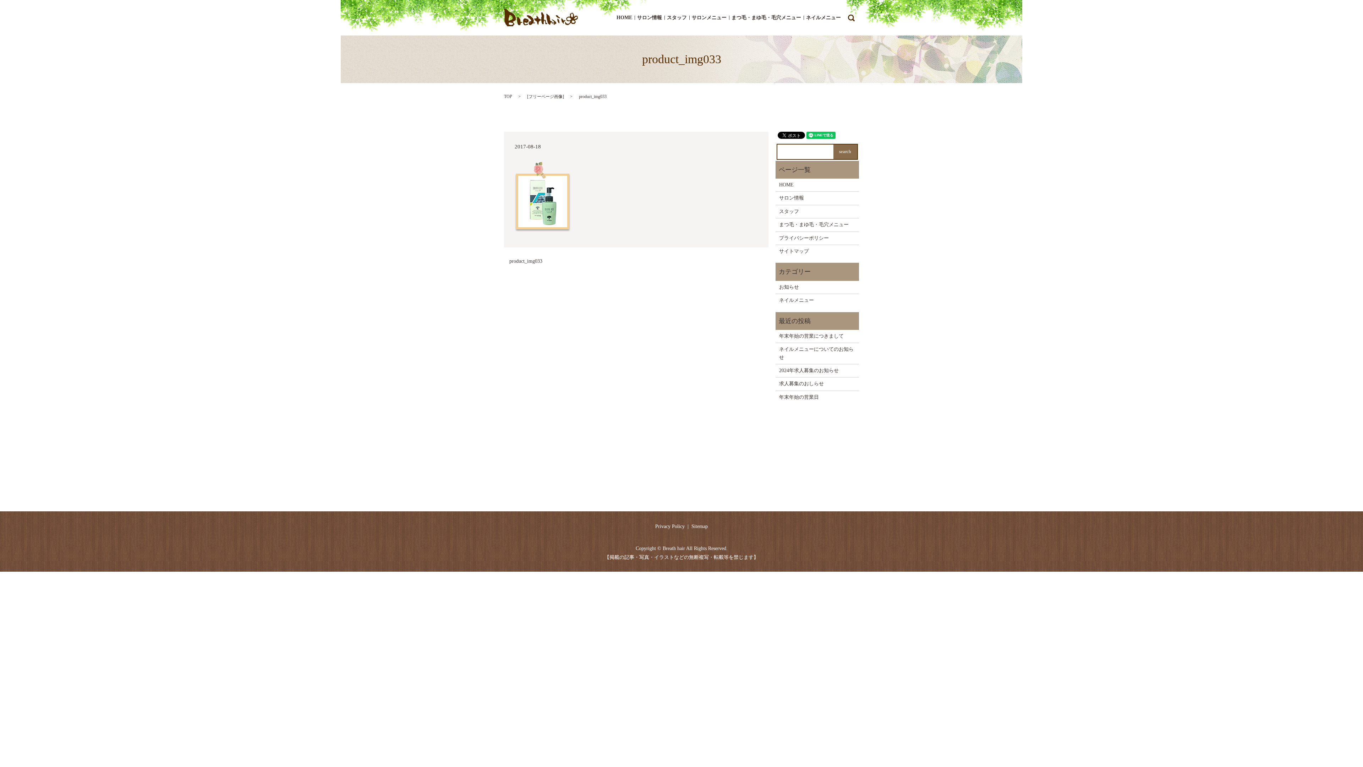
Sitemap (699, 526)
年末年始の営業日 (799, 397)
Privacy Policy (670, 526)
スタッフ (677, 18)
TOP (508, 96)
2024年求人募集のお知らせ (809, 370)
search (851, 17)
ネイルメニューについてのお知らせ (816, 353)
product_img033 (525, 261)
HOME (624, 18)
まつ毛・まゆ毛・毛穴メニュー (766, 18)
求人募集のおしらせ (801, 383)
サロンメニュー (709, 18)
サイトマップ (794, 251)
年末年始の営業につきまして (811, 336)
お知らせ (789, 287)
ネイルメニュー (823, 18)
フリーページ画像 (546, 96)
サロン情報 (649, 18)
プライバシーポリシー (804, 238)
